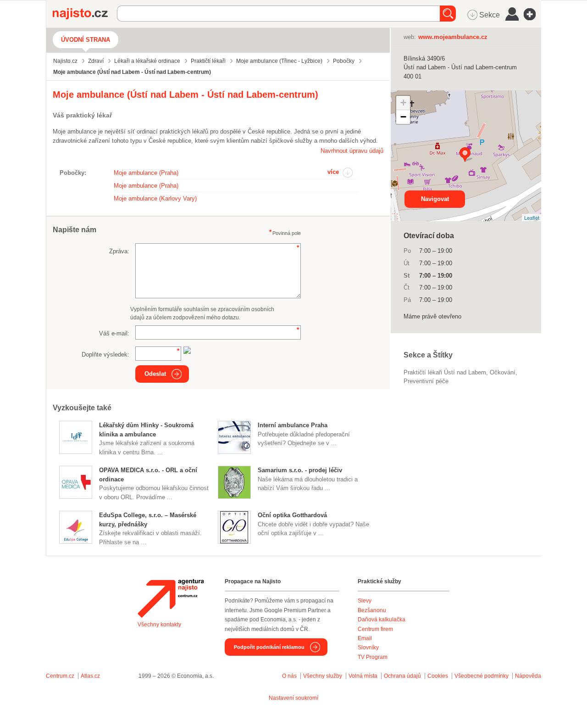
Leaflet (531, 217)
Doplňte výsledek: (105, 354)
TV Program (373, 657)
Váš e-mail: (114, 333)
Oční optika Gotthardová (292, 515)
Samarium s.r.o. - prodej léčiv (300, 470)
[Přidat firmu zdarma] (532, 14)
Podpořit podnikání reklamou (269, 647)
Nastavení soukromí (293, 698)
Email (365, 638)
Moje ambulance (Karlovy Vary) (155, 198)
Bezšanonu (372, 610)
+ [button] (403, 102)
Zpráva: (119, 251)
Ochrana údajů (402, 676)
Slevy (364, 600)
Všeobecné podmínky (481, 676)
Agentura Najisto (171, 598)
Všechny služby (323, 676)
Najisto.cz (85, 14)
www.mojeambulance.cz (452, 36)
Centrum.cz (60, 676)
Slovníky (368, 647)
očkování (502, 372)
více (333, 171)
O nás (289, 676)
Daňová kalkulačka (381, 619)
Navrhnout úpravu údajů (352, 150)
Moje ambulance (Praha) (146, 172)
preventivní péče (426, 381)
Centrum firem (375, 629)
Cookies (437, 676)
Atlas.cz (90, 676)
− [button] (403, 117)
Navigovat (435, 198)
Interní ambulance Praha (292, 425)
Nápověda (528, 676)
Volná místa (363, 676)
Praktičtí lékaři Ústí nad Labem (445, 372)
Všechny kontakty (159, 624)
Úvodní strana (85, 39)
